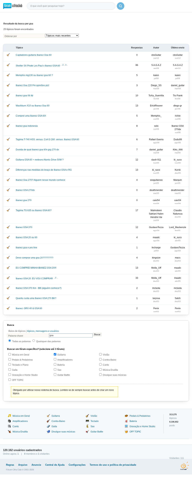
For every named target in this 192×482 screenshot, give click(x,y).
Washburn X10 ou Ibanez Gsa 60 (33, 105)
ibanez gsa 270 (24, 200)
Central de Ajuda (54, 464)
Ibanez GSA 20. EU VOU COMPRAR (34, 278)
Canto (106, 365)
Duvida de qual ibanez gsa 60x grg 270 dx (37, 149)
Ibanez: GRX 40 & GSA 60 (29, 308)
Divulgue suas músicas (114, 375)
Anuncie (36, 464)
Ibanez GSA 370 (24, 227)
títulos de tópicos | (33, 331)
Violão (106, 354)
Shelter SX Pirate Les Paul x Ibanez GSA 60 (38, 65)
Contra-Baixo (109, 359)
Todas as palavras (21, 341)
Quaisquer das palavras (48, 341)
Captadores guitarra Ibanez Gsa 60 (34, 55)
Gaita (14, 370)
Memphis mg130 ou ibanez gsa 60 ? (34, 75)
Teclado (95, 421)
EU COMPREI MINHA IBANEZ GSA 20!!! (36, 268)
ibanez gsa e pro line (26, 247)
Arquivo (22, 464)
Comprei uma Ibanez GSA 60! (31, 115)
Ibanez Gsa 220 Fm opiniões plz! (32, 85)
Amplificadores (65, 359)
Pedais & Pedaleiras (22, 359)
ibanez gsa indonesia (27, 126)
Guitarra (61, 354)
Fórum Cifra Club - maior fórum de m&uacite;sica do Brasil (12, 6)
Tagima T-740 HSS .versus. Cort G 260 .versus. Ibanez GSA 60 (47, 139)
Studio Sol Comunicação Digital (184, 466)
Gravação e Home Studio (25, 375)
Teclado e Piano (20, 365)
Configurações (77, 464)
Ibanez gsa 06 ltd (24, 95)
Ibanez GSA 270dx (25, 190)
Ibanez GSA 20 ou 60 (26, 237)
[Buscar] (120, 6)
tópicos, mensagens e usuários (43, 331)
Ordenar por (10, 36)
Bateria (61, 365)
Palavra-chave (15, 335)
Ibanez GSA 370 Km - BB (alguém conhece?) (39, 288)
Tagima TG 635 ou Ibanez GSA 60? (34, 210)
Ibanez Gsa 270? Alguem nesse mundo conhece (40, 180)
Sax (59, 370)
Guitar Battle (63, 375)
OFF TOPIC (18, 380)
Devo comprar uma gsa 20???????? (34, 257)
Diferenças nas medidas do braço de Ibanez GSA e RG (44, 170)
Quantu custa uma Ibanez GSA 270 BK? (36, 298)
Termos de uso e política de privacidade (113, 464)
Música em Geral (20, 354)
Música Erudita (110, 370)
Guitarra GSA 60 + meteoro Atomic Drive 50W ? (40, 159)
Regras (10, 464)
